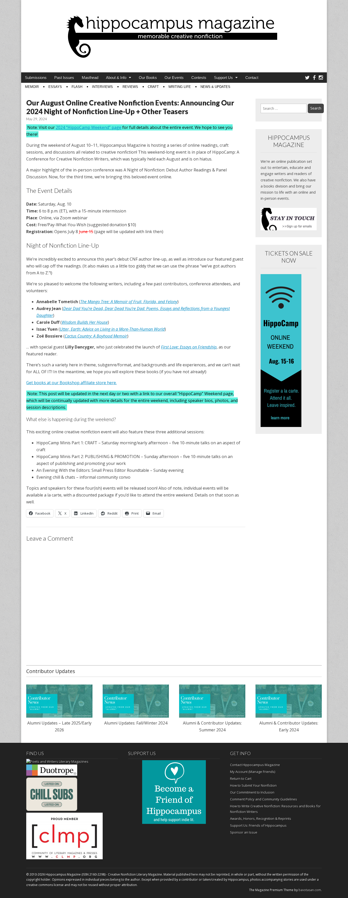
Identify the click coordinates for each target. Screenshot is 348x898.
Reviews (130, 87)
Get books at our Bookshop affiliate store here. (71, 382)
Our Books (148, 77)
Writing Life (179, 87)
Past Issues (64, 77)
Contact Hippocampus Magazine (255, 764)
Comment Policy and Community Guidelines (263, 799)
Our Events (174, 77)
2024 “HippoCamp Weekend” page (88, 127)
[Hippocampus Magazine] (174, 32)
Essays (55, 87)
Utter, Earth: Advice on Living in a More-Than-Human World (112, 329)
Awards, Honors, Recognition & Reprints (260, 818)
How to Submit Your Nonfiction (253, 785)
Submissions (36, 77)
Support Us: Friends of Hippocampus (258, 825)
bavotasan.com (310, 890)
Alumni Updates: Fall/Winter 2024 (135, 723)
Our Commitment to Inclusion (252, 792)
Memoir (32, 87)
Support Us (223, 77)
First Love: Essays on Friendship (189, 347)
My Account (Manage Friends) (252, 771)
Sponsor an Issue (243, 832)
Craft (153, 87)
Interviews (102, 87)
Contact (251, 77)
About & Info (116, 77)
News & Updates (215, 87)
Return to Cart (240, 778)
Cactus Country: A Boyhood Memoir (96, 336)
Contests (198, 77)
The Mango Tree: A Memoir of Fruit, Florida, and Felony (128, 301)
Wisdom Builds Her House (85, 322)
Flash (77, 87)
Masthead (90, 77)
